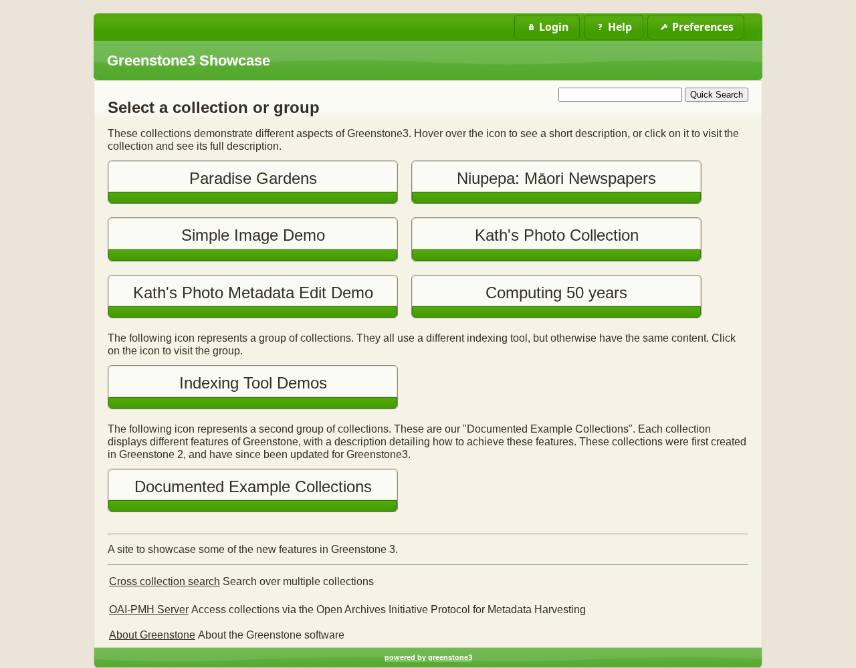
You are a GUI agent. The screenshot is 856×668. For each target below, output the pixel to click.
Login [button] (553, 26)
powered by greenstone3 (428, 657)
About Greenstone (152, 635)
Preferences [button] (703, 26)
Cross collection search (164, 581)
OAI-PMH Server (149, 609)
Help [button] (620, 26)
